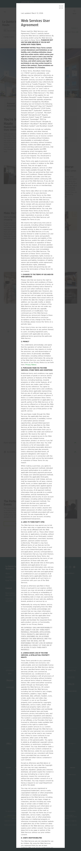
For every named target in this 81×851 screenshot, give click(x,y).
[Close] (61, 7)
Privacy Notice (30, 364)
